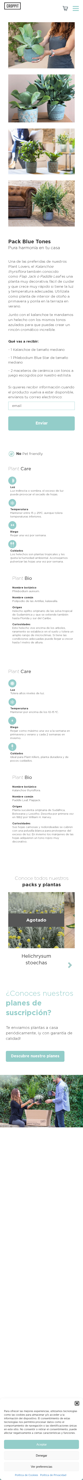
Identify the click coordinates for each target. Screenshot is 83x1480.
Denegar (41, 1455)
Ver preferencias (41, 1466)
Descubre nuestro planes (35, 1056)
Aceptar (41, 1444)
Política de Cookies (26, 1475)
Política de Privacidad (53, 1475)
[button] (77, 1403)
